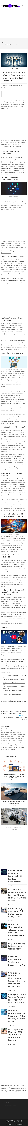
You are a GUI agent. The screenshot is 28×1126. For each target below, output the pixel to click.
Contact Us (12, 1120)
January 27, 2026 (11, 1025)
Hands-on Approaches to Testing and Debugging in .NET (17, 960)
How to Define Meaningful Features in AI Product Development (15, 876)
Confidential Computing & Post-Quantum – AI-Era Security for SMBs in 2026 (17, 1016)
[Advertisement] (14, 23)
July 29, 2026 (11, 885)
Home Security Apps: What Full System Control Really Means (15, 912)
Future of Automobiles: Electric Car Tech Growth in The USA (14, 802)
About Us (7, 1120)
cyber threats (17, 445)
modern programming (16, 701)
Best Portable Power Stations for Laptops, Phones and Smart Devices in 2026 (17, 895)
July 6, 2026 (10, 939)
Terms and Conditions (18, 1121)
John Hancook (7, 85)
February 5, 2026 (11, 1006)
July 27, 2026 (11, 904)
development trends (6, 701)
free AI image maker (19, 399)
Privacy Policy (19, 1120)
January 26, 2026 (11, 1044)
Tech (4, 87)
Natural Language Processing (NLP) (10, 536)
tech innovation (11, 702)
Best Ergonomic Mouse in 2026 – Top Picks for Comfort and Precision (16, 1035)
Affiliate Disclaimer (9, 1121)
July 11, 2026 (11, 920)
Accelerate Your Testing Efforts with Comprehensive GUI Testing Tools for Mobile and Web (14, 776)
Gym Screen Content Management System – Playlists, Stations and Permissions (17, 979)
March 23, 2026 (11, 990)
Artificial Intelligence (16, 700)
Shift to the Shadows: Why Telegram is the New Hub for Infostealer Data (16, 930)
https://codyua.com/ (6, 253)
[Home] (1, 45)
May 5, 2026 (10, 969)
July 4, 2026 (10, 953)
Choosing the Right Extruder (14, 827)
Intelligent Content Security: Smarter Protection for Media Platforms (17, 998)
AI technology (7, 700)
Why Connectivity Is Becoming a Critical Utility (16, 946)
